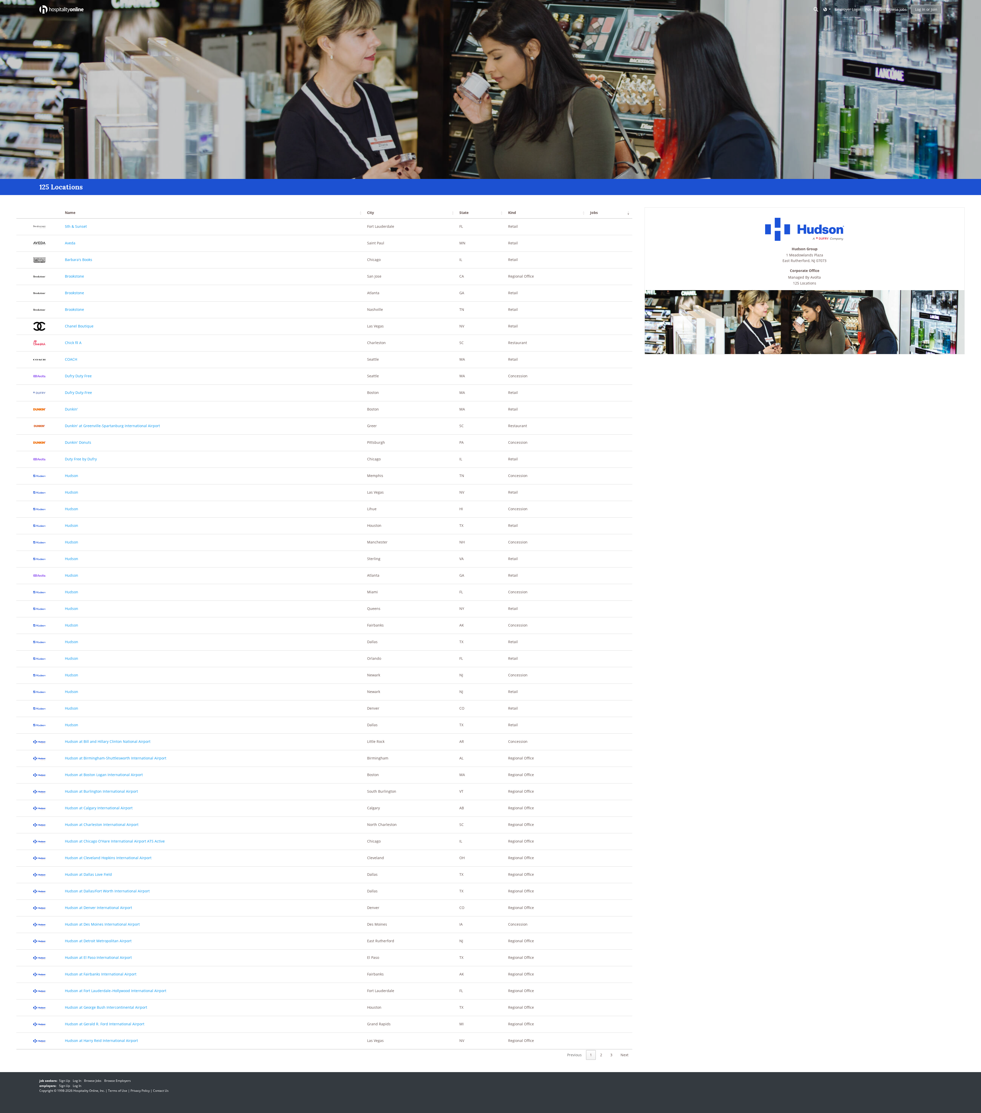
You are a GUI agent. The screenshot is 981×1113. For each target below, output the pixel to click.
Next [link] (624, 1054)
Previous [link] (574, 1054)
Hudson (71, 475)
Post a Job (873, 9)
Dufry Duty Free (78, 375)
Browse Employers (117, 1080)
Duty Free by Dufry (81, 459)
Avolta (815, 277)
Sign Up (64, 1080)
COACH (71, 359)
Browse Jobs (896, 9)
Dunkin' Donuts (78, 442)
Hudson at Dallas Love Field (88, 874)
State (464, 212)
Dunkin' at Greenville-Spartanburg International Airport (112, 425)
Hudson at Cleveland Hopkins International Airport (108, 857)
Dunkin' (71, 409)
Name (70, 212)
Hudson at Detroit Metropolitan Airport (98, 940)
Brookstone (74, 276)
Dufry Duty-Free (78, 392)
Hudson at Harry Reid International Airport (101, 1040)
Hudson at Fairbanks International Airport (100, 974)
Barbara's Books (78, 259)
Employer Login (848, 9)
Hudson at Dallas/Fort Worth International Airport (107, 891)
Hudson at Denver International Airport (98, 907)
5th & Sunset (76, 226)
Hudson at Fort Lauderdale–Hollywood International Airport (115, 990)
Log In (77, 1080)
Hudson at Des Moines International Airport (102, 924)
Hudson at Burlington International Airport (101, 791)
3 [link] (611, 1054)
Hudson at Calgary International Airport (99, 807)
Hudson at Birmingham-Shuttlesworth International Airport (115, 758)
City (370, 212)
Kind (512, 212)
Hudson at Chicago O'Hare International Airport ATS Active (115, 841)
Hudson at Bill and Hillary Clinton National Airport (107, 741)
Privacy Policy (140, 1090)
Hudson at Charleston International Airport (101, 824)
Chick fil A (73, 342)
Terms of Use (117, 1090)
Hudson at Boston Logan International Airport (104, 774)
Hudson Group (805, 249)
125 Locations (804, 283)
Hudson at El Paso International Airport (98, 957)
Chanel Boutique (79, 326)
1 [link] (591, 1054)
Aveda (70, 243)
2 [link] (601, 1054)
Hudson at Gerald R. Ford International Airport (104, 1023)
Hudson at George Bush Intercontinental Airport (106, 1007)
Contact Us (161, 1090)
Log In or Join (926, 9)
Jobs (594, 212)
